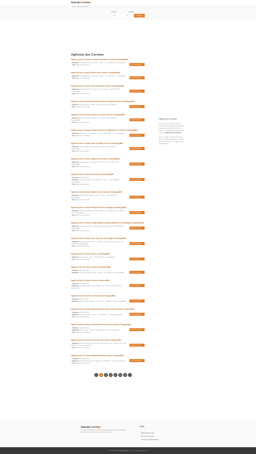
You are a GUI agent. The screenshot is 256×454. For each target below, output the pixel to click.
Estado (114, 12)
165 (125, 375)
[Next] (130, 375)
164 (120, 375)
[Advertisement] (128, 36)
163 (115, 375)
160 (101, 375)
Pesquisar (139, 15)
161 (106, 375)
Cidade (131, 12)
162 (111, 375)
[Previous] (96, 375)
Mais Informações (136, 64)
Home (73, 6)
